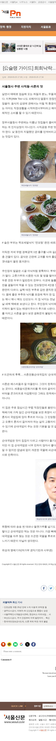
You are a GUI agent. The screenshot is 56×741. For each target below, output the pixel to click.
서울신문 (4, 2)
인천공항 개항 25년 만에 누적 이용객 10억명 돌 (25, 607)
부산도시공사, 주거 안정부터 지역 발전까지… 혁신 (27, 618)
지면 (49, 716)
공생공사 (42, 2)
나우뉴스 (24, 2)
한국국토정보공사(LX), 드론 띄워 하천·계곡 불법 (26, 621)
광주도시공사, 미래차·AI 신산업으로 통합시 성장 (26, 611)
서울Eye (14, 2)
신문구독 (32, 716)
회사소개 (32, 720)
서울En (33, 2)
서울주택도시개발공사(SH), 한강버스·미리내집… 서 (27, 614)
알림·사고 (43, 720)
